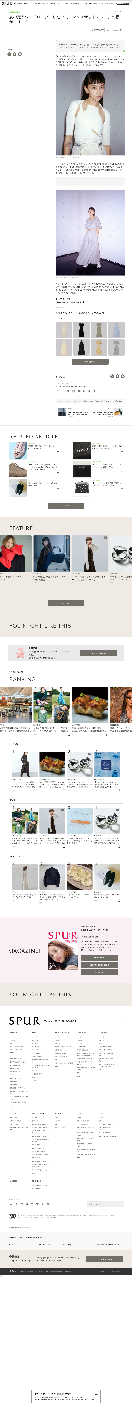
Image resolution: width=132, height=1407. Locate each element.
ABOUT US (23, 1271)
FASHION (18, 3)
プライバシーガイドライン (42, 1271)
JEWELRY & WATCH (40, 3)
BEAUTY (27, 3)
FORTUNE (109, 3)
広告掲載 (30, 1271)
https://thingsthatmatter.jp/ (69, 302)
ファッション (66, 401)
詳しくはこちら (89, 1399)
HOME (59, 401)
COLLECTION (86, 3)
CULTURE (64, 3)
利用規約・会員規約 (56, 1271)
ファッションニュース (76, 401)
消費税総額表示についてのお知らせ (19, 1227)
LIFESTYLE (54, 3)
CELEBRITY (74, 3)
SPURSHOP (67, 1271)
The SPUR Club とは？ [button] (98, 653)
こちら (55, 1217)
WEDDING (98, 3)
